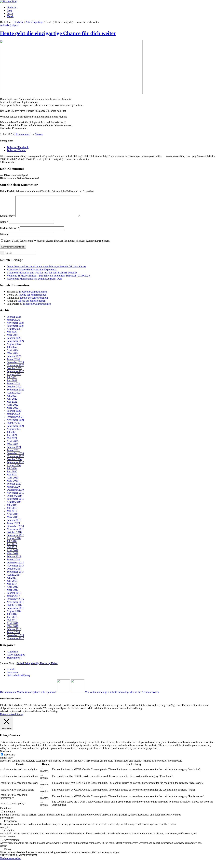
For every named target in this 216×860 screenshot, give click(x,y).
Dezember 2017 (15, 562)
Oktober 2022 (14, 386)
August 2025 (14, 328)
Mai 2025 (12, 331)
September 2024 (15, 341)
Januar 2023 (13, 383)
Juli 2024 (12, 347)
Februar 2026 (14, 316)
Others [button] (3, 845)
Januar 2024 (13, 359)
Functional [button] (5, 808)
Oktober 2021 (14, 422)
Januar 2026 (13, 319)
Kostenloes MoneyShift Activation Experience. (32, 269)
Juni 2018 (12, 544)
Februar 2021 (14, 447)
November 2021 (15, 419)
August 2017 (14, 574)
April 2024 (12, 350)
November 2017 (15, 565)
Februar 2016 (14, 629)
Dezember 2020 (15, 453)
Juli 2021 (12, 432)
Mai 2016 (12, 620)
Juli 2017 (12, 577)
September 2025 (15, 325)
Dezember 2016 (15, 598)
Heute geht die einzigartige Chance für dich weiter (58, 33)
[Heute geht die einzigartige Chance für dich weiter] (71, 93)
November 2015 (15, 638)
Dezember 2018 (15, 526)
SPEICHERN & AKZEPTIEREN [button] (18, 855)
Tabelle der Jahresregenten (33, 291)
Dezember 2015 (15, 635)
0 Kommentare (22, 134)
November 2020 (15, 456)
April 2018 (12, 550)
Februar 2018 (14, 556)
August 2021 (14, 429)
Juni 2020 (12, 471)
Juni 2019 (12, 507)
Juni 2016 (12, 617)
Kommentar (7, 215)
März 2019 (12, 517)
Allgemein (12, 651)
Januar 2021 (13, 450)
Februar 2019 (14, 520)
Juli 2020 (12, 468)
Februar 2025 (14, 338)
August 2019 (14, 501)
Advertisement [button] (8, 836)
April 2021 (12, 441)
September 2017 (15, 571)
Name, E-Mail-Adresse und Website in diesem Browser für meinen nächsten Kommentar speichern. (57, 240)
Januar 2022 (13, 413)
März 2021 (12, 444)
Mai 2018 (12, 547)
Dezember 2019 (15, 489)
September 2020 (15, 462)
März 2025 (12, 334)
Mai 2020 (12, 474)
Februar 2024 (14, 356)
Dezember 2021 (15, 416)
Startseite (18, 22)
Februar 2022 (14, 410)
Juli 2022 (12, 395)
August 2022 (14, 392)
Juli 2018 (12, 541)
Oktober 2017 (14, 568)
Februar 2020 (14, 483)
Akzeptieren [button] (24, 711)
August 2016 (14, 611)
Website (4, 234)
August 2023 (14, 374)
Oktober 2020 (14, 459)
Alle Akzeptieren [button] (9, 711)
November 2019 (15, 492)
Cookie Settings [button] (50, 711)
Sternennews (13, 657)
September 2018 (15, 535)
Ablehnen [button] (36, 711)
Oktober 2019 (14, 495)
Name (4, 221)
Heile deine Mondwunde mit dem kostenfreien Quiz (34, 278)
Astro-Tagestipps (34, 22)
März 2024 (12, 353)
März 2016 (12, 626)
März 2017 (12, 589)
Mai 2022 (12, 401)
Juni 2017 (12, 580)
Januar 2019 (13, 523)
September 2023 (15, 371)
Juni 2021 (12, 435)
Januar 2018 (13, 559)
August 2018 (14, 538)
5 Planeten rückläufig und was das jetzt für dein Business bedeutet (42, 272)
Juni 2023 (12, 380)
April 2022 (12, 404)
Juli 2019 (12, 504)
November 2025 (15, 322)
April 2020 (12, 477)
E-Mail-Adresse (9, 228)
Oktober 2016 (14, 605)
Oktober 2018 (14, 532)
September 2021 (15, 426)
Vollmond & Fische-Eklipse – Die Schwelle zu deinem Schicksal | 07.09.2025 (48, 275)
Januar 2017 (13, 595)
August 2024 (14, 344)
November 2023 (15, 365)
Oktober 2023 (14, 368)
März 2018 (12, 553)
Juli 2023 (12, 377)
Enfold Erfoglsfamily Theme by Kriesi (37, 663)
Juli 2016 (12, 614)
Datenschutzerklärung (11, 714)
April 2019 (12, 514)
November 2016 (15, 602)
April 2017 (12, 586)
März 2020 (12, 480)
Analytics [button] (5, 827)
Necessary (9, 754)
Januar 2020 (13, 486)
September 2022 (15, 389)
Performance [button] (7, 817)
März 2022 (12, 407)
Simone (39, 134)
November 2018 (15, 529)
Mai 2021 (12, 438)
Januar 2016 (13, 632)
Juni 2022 (12, 398)
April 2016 (12, 623)
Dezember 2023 (15, 362)
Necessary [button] (5, 751)
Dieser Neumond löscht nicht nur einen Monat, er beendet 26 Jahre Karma (46, 266)
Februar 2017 (14, 592)
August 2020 (14, 465)
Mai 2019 (12, 510)
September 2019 (15, 498)
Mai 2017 (12, 583)
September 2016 (15, 608)
